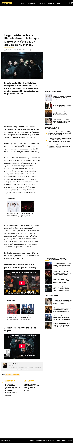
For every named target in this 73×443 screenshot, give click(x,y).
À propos (31, 441)
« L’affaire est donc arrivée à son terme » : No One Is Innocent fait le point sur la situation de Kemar (60, 146)
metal (23, 127)
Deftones (25, 91)
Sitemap (58, 441)
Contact (64, 441)
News (22, 3)
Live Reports (41, 3)
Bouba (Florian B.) (11, 50)
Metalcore (8, 374)
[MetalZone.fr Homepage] (6, 3)
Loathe (14, 231)
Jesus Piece (16, 374)
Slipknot (7, 192)
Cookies (70, 441)
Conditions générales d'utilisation (45, 441)
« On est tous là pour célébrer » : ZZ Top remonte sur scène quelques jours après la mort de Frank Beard (59, 133)
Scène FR (59, 3)
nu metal (19, 94)
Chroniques (31, 3)
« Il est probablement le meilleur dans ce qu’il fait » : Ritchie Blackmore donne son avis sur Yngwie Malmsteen (60, 140)
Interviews (51, 3)
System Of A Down (18, 190)
